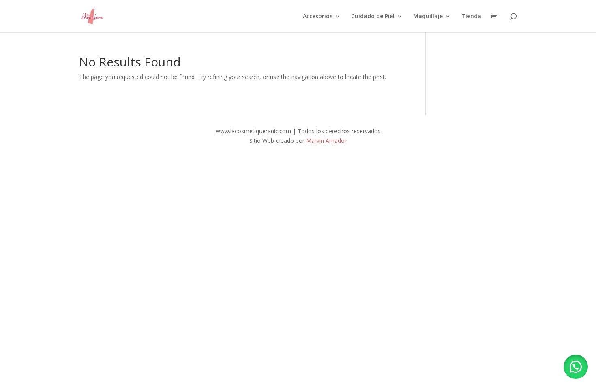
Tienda (471, 16)
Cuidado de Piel (372, 16)
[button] (576, 367)
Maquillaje (428, 16)
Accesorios (317, 16)
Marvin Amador (326, 141)
